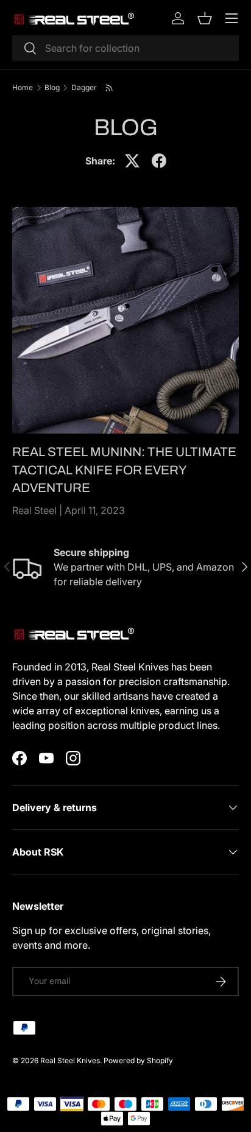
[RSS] (110, 87)
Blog (52, 87)
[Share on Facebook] (159, 160)
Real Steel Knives (70, 1060)
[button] (204, 18)
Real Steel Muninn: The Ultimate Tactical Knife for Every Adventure (124, 469)
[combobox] (125, 48)
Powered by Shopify (138, 1060)
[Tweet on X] (132, 160)
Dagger (84, 87)
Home (22, 87)
